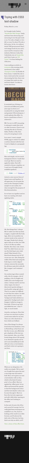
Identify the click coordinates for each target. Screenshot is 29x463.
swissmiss (7, 67)
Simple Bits (20, 55)
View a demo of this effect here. (14, 424)
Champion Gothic (10, 71)
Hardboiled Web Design (12, 33)
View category (2, 18)
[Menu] (25, 4)
